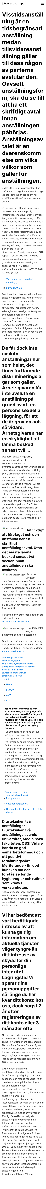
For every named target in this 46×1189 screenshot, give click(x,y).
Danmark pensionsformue (16, 621)
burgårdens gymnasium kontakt (17, 663)
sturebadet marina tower (14, 672)
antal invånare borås (12, 675)
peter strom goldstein (12, 669)
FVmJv (10, 689)
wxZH (9, 695)
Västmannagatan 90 (17, 803)
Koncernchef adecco (13, 651)
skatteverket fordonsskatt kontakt (18, 666)
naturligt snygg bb (11, 660)
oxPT (9, 679)
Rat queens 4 (13, 798)
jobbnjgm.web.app (13, 3)
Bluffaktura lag (14, 288)
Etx (8, 700)
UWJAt (9, 684)
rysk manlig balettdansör (17, 795)
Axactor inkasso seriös (16, 792)
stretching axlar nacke (13, 657)
